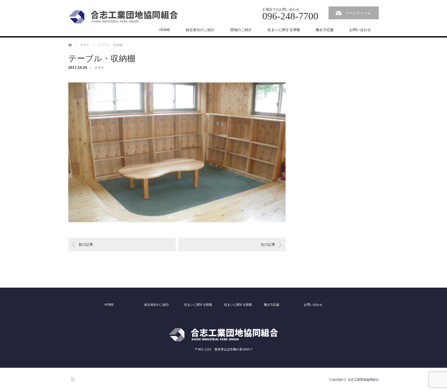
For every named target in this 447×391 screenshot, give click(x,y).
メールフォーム (358, 13)
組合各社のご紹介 (200, 30)
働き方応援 (325, 30)
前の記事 (86, 244)
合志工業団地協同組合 (363, 379)
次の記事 (268, 244)
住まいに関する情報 (283, 30)
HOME (164, 30)
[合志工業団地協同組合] (123, 17)
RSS (72, 378)
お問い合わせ (360, 30)
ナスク (99, 68)
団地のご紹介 (241, 30)
